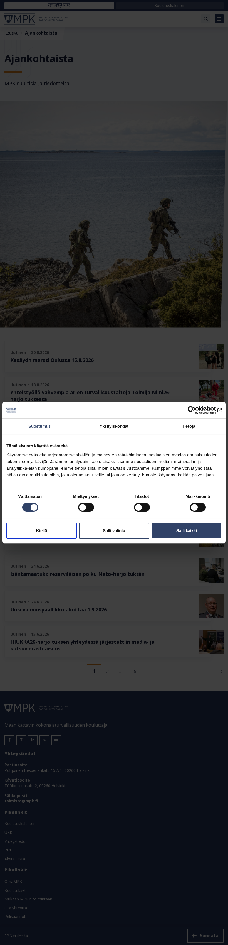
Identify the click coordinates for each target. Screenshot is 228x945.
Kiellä (41, 530)
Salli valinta (114, 530)
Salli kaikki (186, 530)
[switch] (86, 507)
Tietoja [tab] (188, 426)
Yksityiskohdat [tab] (114, 426)
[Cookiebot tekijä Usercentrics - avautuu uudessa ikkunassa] (197, 410)
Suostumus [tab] (39, 426)
